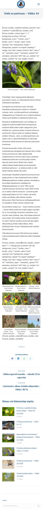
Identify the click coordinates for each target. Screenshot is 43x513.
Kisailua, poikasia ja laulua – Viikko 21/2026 (27, 449)
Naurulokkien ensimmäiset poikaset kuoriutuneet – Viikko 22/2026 (28, 437)
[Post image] (8, 411)
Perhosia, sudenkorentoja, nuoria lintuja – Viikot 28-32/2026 (26, 411)
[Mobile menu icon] (38, 4)
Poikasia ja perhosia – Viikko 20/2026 (28, 462)
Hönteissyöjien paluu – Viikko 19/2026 (28, 474)
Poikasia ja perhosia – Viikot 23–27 (27, 423)
